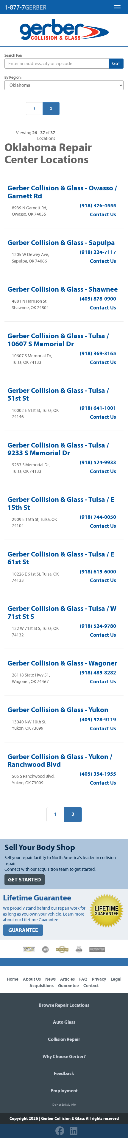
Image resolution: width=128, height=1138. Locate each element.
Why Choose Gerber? (64, 1056)
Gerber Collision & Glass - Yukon (57, 710)
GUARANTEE (23, 930)
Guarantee (68, 985)
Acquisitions (41, 985)
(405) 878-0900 (98, 299)
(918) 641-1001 (98, 408)
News (50, 979)
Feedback (64, 1073)
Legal (116, 979)
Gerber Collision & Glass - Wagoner (62, 663)
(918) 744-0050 (98, 517)
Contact (91, 985)
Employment (64, 1090)
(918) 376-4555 (98, 206)
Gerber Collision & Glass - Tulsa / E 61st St (60, 558)
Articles (67, 979)
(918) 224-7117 (98, 252)
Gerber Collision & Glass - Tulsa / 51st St (58, 394)
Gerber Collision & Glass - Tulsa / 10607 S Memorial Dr (58, 340)
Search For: (13, 56)
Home (12, 979)
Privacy (99, 979)
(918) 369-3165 (98, 353)
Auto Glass (64, 1022)
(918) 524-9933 (98, 462)
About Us (32, 979)
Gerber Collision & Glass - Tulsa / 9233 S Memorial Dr (58, 449)
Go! (116, 63)
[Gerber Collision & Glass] (64, 29)
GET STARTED (24, 880)
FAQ (83, 979)
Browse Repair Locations (64, 1005)
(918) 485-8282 (98, 673)
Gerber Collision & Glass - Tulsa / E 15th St (60, 503)
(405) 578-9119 (98, 720)
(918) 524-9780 (98, 626)
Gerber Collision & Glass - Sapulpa (61, 242)
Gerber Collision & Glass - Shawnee (62, 289)
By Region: (12, 78)
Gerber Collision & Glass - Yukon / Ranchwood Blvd (59, 761)
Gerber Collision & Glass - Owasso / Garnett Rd (62, 192)
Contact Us (103, 214)
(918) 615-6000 (98, 572)
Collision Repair (64, 1039)
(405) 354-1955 (98, 774)
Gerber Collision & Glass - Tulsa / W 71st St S (61, 612)
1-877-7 (25, 7)
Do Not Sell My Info (64, 1104)
